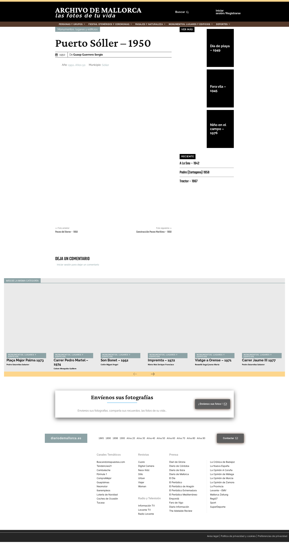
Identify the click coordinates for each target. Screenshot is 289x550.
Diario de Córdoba (179, 465)
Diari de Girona (177, 461)
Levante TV (144, 509)
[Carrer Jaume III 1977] (262, 320)
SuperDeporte (217, 506)
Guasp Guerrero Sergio (88, 54)
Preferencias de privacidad (272, 536)
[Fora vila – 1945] (193, 88)
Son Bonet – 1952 (114, 360)
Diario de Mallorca (179, 474)
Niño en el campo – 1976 (218, 129)
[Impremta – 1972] (168, 320)
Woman (142, 486)
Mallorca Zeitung (219, 494)
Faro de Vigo (176, 502)
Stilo (140, 474)
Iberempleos (103, 490)
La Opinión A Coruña (221, 470)
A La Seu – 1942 (189, 163)
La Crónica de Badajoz (222, 461)
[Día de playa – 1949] (193, 48)
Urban (141, 478)
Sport (213, 502)
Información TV (146, 505)
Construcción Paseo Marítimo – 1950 (154, 232)
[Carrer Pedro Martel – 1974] (74, 320)
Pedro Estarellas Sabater (18, 364)
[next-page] (152, 374)
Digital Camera (146, 465)
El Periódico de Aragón (181, 486)
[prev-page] (135, 374)
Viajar (141, 482)
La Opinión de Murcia (221, 478)
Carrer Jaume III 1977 (259, 360)
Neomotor (102, 486)
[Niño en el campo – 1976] (193, 129)
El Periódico (175, 482)
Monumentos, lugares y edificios (78, 29)
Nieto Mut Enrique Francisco (161, 364)
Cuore (141, 461)
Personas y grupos (261, 281)
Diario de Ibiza (177, 470)
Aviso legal (213, 536)
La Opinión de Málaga (222, 474)
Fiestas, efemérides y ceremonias (171, 281)
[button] (182, 12)
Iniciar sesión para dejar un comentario (78, 264)
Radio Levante (146, 513)
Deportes (145, 281)
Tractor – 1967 (189, 181)
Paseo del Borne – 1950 (66, 232)
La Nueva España (219, 465)
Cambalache (103, 470)
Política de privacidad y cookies (238, 536)
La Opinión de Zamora (222, 482)
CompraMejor (104, 478)
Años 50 (80, 65)
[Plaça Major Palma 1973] (27, 320)
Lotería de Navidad (107, 494)
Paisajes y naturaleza (238, 281)
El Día (172, 478)
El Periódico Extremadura (183, 490)
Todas (133, 281)
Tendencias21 (104, 465)
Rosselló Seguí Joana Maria (207, 364)
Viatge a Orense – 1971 (213, 360)
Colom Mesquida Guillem (65, 368)
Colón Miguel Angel (109, 364)
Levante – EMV (218, 490)
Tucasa (101, 502)
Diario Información (179, 506)
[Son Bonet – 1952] (121, 320)
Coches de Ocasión (107, 498)
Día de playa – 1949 (220, 48)
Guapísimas (103, 482)
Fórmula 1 (102, 474)
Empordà (174, 498)
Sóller (105, 65)
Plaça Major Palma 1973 (25, 360)
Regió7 (214, 498)
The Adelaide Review (180, 510)
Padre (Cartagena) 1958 (194, 172)
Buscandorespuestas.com (111, 461)
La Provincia (216, 486)
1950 (71, 65)
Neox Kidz (144, 470)
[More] (155, 245)
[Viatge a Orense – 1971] (215, 320)
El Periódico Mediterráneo (183, 494)
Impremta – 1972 (161, 360)
